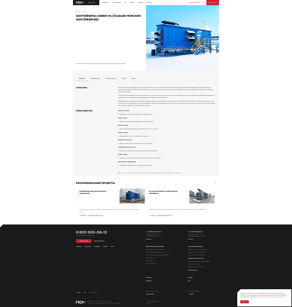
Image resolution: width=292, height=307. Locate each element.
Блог (189, 280)
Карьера (190, 277)
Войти (192, 294)
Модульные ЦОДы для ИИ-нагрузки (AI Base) (199, 261)
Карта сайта (148, 303)
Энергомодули (149, 260)
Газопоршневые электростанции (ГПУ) (155, 252)
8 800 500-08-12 (91, 232)
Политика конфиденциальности (153, 301)
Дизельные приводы (151, 263)
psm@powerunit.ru (99, 241)
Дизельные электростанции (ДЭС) (154, 249)
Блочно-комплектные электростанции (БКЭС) (157, 255)
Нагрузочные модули (151, 257)
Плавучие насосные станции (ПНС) (196, 255)
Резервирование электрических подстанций (92, 192)
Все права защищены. (107, 301)
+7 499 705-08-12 (195, 232)
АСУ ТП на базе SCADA (194, 264)
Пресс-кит (149, 277)
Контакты (148, 280)
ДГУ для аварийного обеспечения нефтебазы (163, 192)
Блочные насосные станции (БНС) (196, 252)
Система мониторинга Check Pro (196, 266)
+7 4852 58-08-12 (153, 232)
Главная (77, 11)
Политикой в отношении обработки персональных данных (271, 297)
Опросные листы (193, 270)
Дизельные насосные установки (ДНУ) (197, 249)
